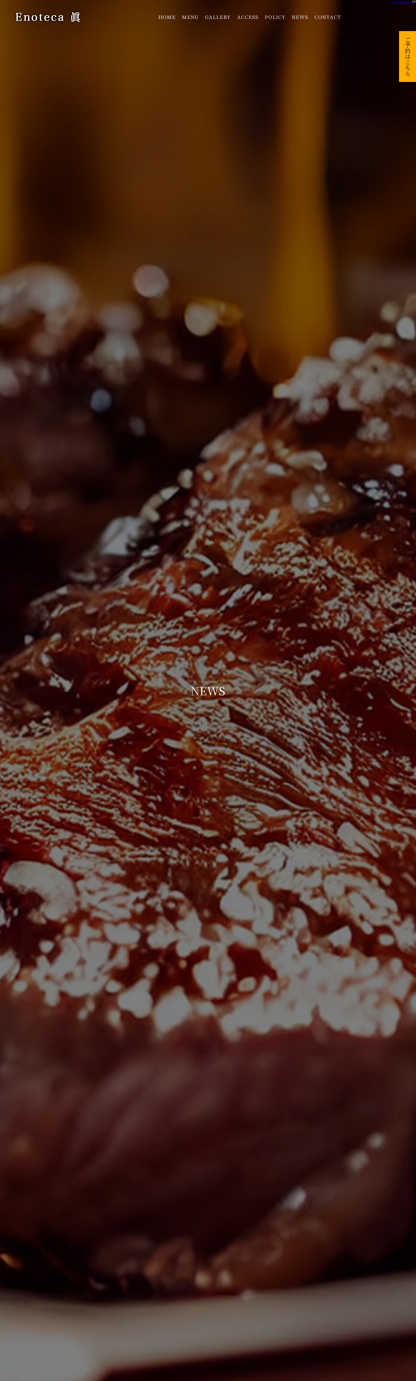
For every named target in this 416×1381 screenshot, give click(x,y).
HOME (167, 16)
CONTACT (327, 16)
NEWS (300, 16)
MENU (190, 16)
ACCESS (247, 16)
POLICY (275, 16)
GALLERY (218, 16)
